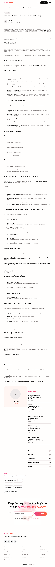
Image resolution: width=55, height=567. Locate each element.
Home (5, 7)
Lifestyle (11, 7)
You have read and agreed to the (28, 518)
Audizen (41, 49)
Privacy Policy (36, 518)
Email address (10, 513)
